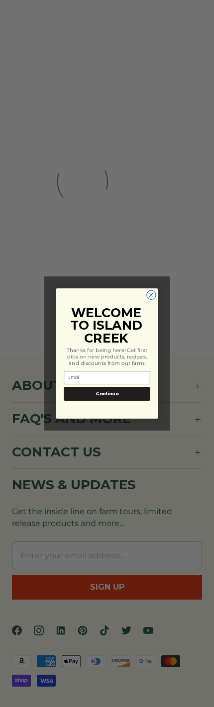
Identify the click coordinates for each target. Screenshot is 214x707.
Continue (107, 393)
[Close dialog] (151, 294)
